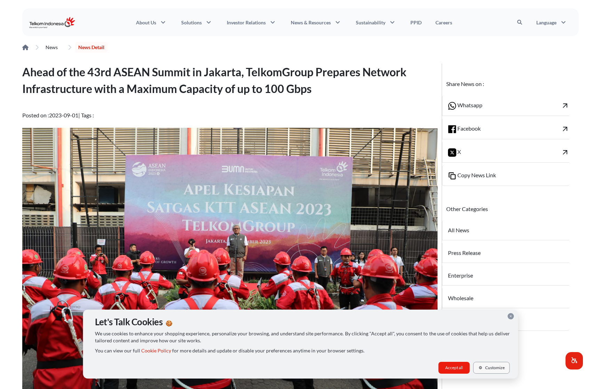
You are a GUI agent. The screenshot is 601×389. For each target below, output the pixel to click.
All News (458, 230)
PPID (416, 22)
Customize (492, 367)
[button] (574, 360)
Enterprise (460, 275)
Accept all (454, 367)
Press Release (464, 252)
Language (552, 22)
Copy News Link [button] (476, 175)
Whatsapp (512, 105)
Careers (443, 22)
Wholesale (460, 298)
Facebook (512, 129)
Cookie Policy (156, 350)
